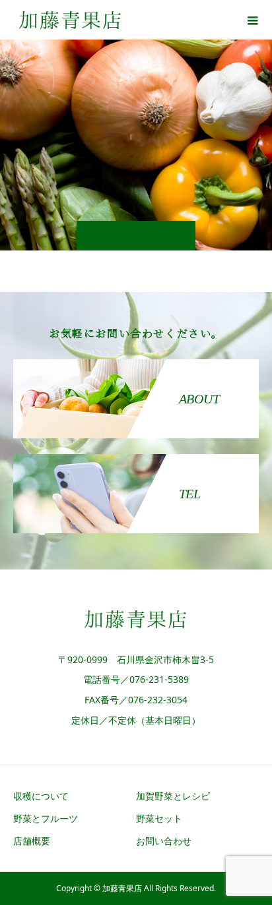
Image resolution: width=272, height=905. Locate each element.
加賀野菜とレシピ (173, 796)
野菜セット (159, 818)
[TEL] (136, 456)
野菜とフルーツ (45, 818)
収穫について (41, 796)
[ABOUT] (136, 362)
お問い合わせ (163, 840)
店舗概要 (31, 840)
